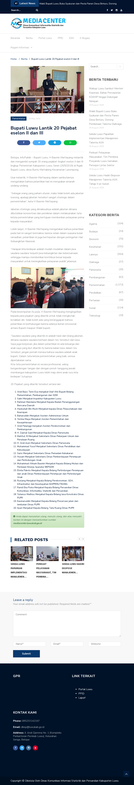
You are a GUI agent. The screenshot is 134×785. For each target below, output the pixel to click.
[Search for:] (21, 10)
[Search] (37, 10)
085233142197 (31, 721)
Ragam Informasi (20, 47)
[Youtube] (121, 10)
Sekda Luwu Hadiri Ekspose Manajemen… (73, 568)
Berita (29, 38)
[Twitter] (112, 10)
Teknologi (94, 315)
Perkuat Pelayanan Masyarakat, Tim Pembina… (46, 570)
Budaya (93, 231)
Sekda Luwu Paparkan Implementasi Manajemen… (19, 570)
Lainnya (93, 254)
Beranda (15, 38)
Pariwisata (95, 269)
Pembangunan (97, 277)
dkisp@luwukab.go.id (32, 727)
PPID (60, 38)
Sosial (92, 308)
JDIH (71, 38)
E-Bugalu (85, 38)
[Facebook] (107, 10)
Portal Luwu (45, 38)
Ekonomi (94, 239)
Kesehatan (95, 246)
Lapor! (81, 697)
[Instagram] (117, 10)
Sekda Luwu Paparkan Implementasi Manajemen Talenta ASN (71, 3)
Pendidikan (95, 292)
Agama (93, 224)
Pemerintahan (18, 118)
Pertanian (94, 300)
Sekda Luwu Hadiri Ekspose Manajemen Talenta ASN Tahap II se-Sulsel (104, 180)
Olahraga (94, 262)
